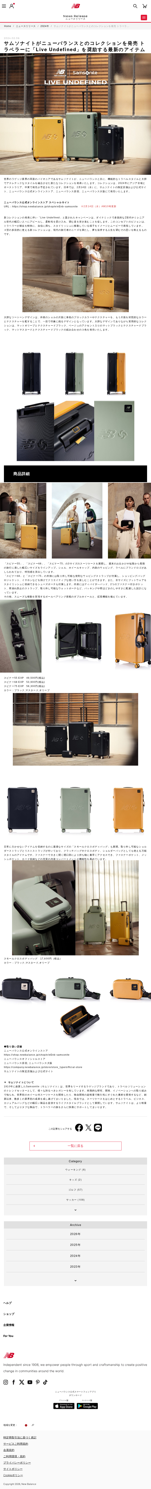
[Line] (98, 1129)
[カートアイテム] (145, 5)
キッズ (75, 1179)
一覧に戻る (75, 1145)
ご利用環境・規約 (14, 1456)
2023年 (75, 1266)
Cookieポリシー (13, 1475)
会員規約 (8, 1450)
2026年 (75, 1234)
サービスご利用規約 (15, 1443)
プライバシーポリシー (17, 1462)
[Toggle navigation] (4, 6)
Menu (144, 17)
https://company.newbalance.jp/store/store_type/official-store (43, 1067)
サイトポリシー (13, 1469)
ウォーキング (75, 1169)
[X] (88, 1129)
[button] (11, 6)
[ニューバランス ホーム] (75, 6)
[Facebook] (79, 1129)
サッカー (75, 1199)
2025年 (75, 1245)
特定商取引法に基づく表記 (19, 1437)
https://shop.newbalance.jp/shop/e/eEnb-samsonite (45, 206)
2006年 (11, 1059)
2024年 (75, 1256)
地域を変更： (10, 1424)
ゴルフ (75, 1189)
